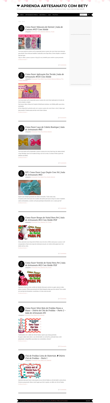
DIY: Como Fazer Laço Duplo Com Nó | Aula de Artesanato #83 (45, 173)
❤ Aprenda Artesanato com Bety (52, 6)
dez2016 (21, 219)
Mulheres (47, 31)
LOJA (49, 15)
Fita (42, 131)
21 (21, 217)
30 (21, 172)
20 (21, 263)
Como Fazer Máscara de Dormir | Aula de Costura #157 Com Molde (44, 28)
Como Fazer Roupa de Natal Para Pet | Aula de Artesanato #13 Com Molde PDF (45, 218)
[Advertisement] (80, 60)
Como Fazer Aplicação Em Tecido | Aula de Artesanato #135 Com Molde (44, 75)
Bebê (42, 79)
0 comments (63, 65)
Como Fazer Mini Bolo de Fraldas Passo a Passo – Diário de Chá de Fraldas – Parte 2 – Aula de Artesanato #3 (45, 310)
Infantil (49, 79)
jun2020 (21, 76)
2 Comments (63, 253)
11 (21, 308)
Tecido (52, 31)
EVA (38, 315)
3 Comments (63, 389)
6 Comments (63, 346)
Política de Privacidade (62, 400)
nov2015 (21, 310)
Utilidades (25, 80)
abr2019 (21, 174)
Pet (62, 79)
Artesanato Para (31, 15)
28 (21, 74)
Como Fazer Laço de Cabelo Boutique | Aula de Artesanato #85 (45, 128)
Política (55, 15)
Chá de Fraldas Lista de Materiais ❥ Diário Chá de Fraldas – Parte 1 (45, 356)
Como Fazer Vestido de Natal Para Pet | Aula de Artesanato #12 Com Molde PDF (45, 263)
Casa (45, 79)
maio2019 (21, 129)
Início (22, 15)
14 (21, 27)
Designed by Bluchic (88, 400)
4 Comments (63, 117)
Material (42, 15)
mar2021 (21, 28)
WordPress (53, 400)
